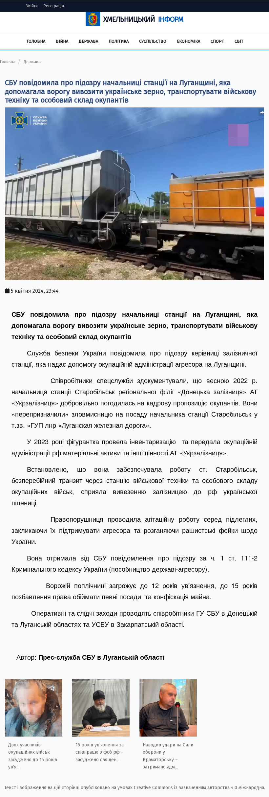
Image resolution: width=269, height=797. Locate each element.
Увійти (32, 6)
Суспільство (152, 41)
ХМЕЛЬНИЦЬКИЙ (143, 19)
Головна (36, 41)
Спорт (217, 41)
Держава (88, 41)
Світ (239, 41)
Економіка (188, 41)
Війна (62, 41)
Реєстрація (54, 6)
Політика (119, 41)
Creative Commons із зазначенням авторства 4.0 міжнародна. (199, 787)
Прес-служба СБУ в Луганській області (101, 657)
